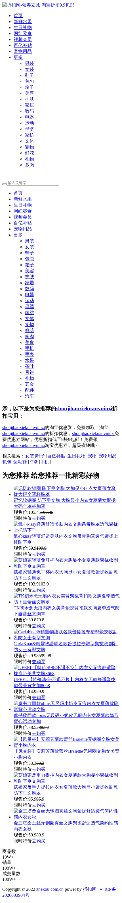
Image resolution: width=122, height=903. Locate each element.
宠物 (29, 147)
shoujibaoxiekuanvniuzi (84, 408)
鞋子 (29, 75)
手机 (29, 348)
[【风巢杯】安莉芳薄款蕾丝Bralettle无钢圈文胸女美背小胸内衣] (67, 745)
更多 (18, 57)
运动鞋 (20, 461)
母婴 (29, 129)
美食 (29, 342)
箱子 (29, 87)
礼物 (29, 158)
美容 (29, 93)
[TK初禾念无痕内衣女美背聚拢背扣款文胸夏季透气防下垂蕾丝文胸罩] (67, 601)
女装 (29, 69)
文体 (29, 141)
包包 (29, 81)
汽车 (29, 396)
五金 (29, 384)
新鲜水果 (23, 21)
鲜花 (29, 152)
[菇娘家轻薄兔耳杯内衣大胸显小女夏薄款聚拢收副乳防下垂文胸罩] (67, 566)
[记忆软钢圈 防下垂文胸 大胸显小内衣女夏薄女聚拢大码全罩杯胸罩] (67, 494)
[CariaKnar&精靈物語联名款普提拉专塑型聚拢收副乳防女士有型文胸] (67, 637)
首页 (18, 15)
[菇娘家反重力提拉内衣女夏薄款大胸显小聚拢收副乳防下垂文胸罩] (67, 781)
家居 (29, 105)
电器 (29, 117)
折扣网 (89, 889)
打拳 (33, 461)
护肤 (29, 99)
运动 (29, 123)
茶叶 (29, 366)
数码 (29, 111)
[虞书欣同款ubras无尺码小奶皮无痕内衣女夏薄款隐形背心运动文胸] (67, 709)
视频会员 (23, 39)
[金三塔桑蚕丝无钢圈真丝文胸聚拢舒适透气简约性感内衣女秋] (67, 817)
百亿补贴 (23, 45)
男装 (29, 63)
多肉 (29, 164)
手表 (29, 354)
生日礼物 (23, 27)
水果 (29, 360)
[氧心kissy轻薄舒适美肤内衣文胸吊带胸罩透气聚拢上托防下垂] (67, 530)
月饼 (29, 372)
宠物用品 (23, 51)
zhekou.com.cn (50, 889)
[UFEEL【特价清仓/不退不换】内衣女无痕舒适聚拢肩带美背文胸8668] (67, 673)
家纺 (29, 135)
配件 (29, 390)
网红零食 (23, 33)
